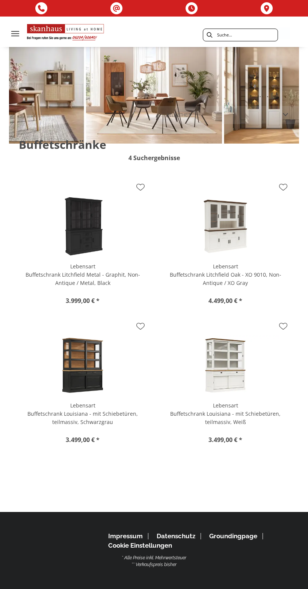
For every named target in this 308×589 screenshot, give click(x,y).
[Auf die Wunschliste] (140, 187)
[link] (154, 95)
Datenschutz (176, 536)
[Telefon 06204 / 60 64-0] (41, 8)
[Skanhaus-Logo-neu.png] (65, 33)
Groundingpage (233, 536)
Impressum (125, 536)
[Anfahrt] (267, 8)
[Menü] (15, 33)
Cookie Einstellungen (140, 545)
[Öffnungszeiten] (192, 8)
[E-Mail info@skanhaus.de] (116, 8)
